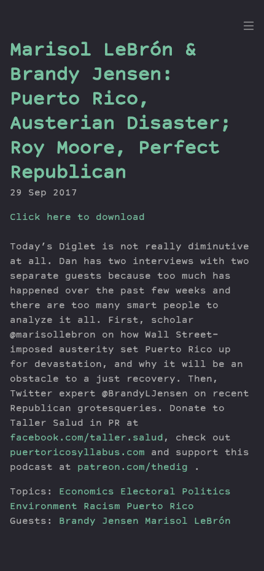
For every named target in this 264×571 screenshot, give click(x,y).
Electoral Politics (175, 492)
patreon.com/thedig (132, 468)
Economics (86, 492)
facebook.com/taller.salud (86, 439)
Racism (101, 507)
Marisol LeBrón (188, 522)
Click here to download (77, 218)
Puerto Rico (160, 507)
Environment (43, 507)
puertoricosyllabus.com (77, 453)
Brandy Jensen (102, 522)
